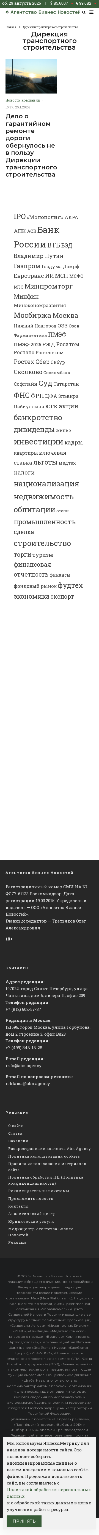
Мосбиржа (32, 315)
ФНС (22, 395)
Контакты (18, 1206)
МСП (61, 275)
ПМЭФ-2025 (27, 344)
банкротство (38, 417)
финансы (60, 575)
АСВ (31, 231)
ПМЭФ (57, 335)
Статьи (15, 1133)
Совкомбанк (56, 372)
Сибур (58, 362)
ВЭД (66, 245)
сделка (24, 532)
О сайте (16, 1125)
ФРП (37, 395)
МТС (18, 287)
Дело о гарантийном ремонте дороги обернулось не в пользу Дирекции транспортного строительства (31, 145)
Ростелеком (49, 352)
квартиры (26, 453)
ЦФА (51, 396)
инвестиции (38, 441)
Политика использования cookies (44, 1156)
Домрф (71, 266)
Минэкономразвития (40, 305)
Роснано (24, 352)
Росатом (67, 344)
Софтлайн (25, 384)
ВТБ (53, 245)
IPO (20, 216)
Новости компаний (23, 100)
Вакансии (18, 1140)
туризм (42, 554)
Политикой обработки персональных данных (49, 1493)
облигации (34, 509)
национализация (46, 483)
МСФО (76, 276)
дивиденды (34, 429)
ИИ (49, 275)
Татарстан (66, 384)
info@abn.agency (24, 1065)
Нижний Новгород (35, 326)
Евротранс (29, 275)
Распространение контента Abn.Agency (49, 1148)
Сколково (28, 372)
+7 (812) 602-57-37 (23, 1009)
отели (62, 510)
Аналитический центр (32, 1213)
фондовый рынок (35, 586)
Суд (45, 383)
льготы (45, 462)
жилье (63, 430)
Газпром (27, 266)
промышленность (45, 521)
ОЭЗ (62, 325)
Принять (24, 1521)
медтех (67, 463)
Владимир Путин (39, 255)
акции (68, 406)
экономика (32, 596)
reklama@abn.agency (28, 1083)
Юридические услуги (31, 1221)
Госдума (52, 266)
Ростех (24, 362)
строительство (42, 543)
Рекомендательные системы (38, 1190)
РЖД (48, 344)
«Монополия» (45, 217)
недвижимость (44, 496)
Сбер (42, 362)
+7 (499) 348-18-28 (24, 1047)
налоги (24, 472)
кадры (73, 442)
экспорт (62, 596)
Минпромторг (48, 286)
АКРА (71, 217)
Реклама (17, 1242)
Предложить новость (30, 1198)
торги (22, 554)
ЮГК (51, 406)
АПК (20, 231)
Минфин (26, 296)
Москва (65, 315)
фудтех (70, 585)
